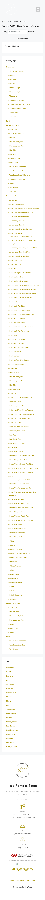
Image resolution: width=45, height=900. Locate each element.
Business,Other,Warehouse (19, 347)
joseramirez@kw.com (23, 834)
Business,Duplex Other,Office (20, 273)
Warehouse (13, 599)
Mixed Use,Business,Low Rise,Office (22, 456)
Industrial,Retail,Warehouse (19, 426)
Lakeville (9, 688)
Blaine (8, 701)
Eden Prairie (10, 726)
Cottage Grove (11, 747)
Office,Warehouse (15, 566)
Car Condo (13, 368)
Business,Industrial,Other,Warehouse (22, 293)
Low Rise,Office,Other (17, 443)
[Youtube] (24, 869)
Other (11, 570)
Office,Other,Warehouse (18, 557)
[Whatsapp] (31, 869)
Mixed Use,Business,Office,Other (21, 464)
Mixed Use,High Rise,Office (19, 503)
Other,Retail (13, 578)
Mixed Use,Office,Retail (17, 533)
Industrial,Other (15, 422)
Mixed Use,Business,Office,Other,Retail (23, 468)
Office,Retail (13, 562)
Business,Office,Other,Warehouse (21, 314)
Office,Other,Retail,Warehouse (20, 553)
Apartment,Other (15, 264)
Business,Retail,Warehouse (19, 360)
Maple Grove (11, 693)
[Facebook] (13, 869)
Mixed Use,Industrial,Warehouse (21, 508)
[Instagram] (17, 869)
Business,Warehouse (16, 364)
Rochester (10, 676)
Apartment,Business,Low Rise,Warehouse (24, 208)
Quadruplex (13, 162)
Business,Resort (15, 352)
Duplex (12, 75)
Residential (10, 67)
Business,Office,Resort (17, 318)
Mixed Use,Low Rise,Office (19, 516)
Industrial (12, 393)
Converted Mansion (16, 71)
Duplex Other (14, 372)
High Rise (12, 79)
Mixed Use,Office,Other (18, 528)
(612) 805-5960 (22, 848)
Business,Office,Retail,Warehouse (21, 327)
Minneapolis (10, 668)
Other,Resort (14, 574)
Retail (11, 591)
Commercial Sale (12, 196)
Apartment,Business (16, 204)
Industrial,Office (15, 402)
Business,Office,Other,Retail (19, 310)
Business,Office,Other (17, 306)
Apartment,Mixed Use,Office (19, 252)
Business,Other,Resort (17, 339)
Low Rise (12, 83)
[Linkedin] (20, 869)
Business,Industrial (16, 277)
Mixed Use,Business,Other (19, 484)
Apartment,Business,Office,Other (21, 212)
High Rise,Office (15, 389)
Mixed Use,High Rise (16, 499)
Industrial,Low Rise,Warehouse (20, 397)
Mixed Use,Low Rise (16, 512)
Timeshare (13, 96)
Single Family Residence (17, 92)
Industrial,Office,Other (17, 406)
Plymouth (9, 697)
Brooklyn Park (11, 722)
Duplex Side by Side (16, 142)
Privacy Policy (30, 880)
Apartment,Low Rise (16, 221)
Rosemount (10, 742)
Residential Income (13, 603)
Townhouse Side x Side (17, 108)
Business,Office (15, 302)
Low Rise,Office (15, 439)
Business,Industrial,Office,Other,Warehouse (25, 285)
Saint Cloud (10, 709)
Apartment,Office (15, 260)
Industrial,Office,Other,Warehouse (21, 410)
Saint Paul (10, 672)
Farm (8, 636)
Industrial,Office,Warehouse (19, 418)
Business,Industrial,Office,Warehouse (22, 289)
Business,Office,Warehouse (19, 331)
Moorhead (10, 738)
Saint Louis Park (12, 730)
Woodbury (10, 684)
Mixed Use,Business (16, 451)
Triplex (11, 183)
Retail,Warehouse (15, 595)
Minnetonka (10, 734)
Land (8, 121)
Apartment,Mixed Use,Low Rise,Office (23, 248)
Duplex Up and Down (17, 146)
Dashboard (20, 880)
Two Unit (12, 117)
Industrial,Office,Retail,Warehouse (21, 414)
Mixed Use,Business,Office (19, 460)
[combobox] (17, 32)
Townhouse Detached (17, 100)
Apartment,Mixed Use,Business (20, 229)
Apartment (13, 129)
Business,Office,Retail (17, 323)
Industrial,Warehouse (17, 431)
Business (12, 268)
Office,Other (14, 545)
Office (11, 541)
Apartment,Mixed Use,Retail (19, 256)
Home (5, 22)
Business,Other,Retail (17, 343)
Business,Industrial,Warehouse (20, 298)
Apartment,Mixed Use (17, 225)
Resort (11, 587)
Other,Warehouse (15, 582)
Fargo (8, 680)
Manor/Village (14, 88)
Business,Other (15, 335)
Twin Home (13, 113)
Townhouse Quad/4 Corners (19, 104)
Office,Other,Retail (16, 549)
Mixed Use (13, 447)
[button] (38, 9)
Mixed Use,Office (15, 524)
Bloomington (11, 713)
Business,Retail (14, 356)
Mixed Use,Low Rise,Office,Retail (21, 520)
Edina (8, 705)
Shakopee (9, 717)
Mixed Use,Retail (15, 537)
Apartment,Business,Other (19, 216)
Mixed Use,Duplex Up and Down (21, 488)
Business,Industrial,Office (18, 281)
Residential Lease (12, 125)
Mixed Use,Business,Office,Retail (21, 472)
